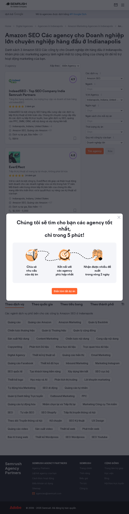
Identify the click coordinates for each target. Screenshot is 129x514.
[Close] (119, 217)
